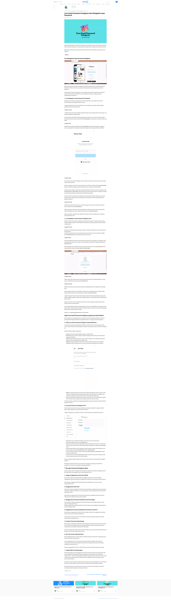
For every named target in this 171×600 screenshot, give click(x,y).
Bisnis (103, 4)
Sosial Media (88, 4)
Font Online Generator (115, 598)
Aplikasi (69, 4)
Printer (78, 4)
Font (65, 4)
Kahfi (74, 6)
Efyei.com (58, 598)
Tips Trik (83, 4)
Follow (55, 1)
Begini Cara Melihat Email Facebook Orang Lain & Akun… (62, 587)
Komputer (74, 4)
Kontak (103, 598)
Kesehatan (108, 4)
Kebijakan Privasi (107, 598)
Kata (93, 4)
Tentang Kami (100, 598)
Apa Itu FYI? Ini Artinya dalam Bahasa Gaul (71, 574)
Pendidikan (98, 4)
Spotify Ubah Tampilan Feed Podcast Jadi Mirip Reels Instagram (84, 587)
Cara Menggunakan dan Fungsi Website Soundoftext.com (106, 587)
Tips (69, 570)
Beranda (61, 4)
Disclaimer (110, 598)
